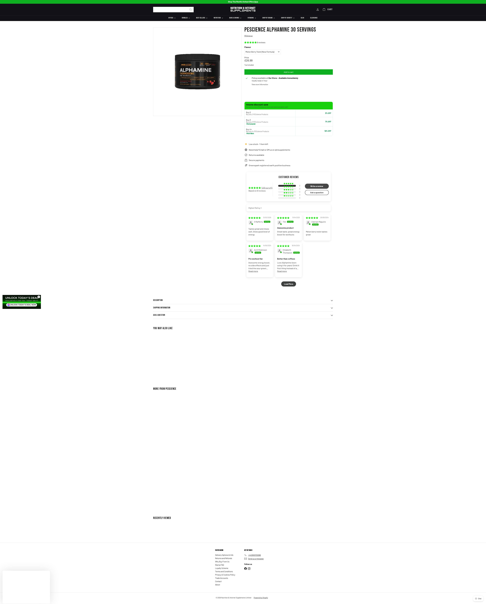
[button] (250, 42)
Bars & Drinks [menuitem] (234, 18)
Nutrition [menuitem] (217, 18)
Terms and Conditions (224, 571)
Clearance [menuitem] (314, 18)
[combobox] (173, 9)
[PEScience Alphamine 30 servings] (167, 356)
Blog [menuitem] (302, 18)
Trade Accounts (221, 578)
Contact (218, 581)
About (217, 584)
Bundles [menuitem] (185, 18)
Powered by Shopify (261, 598)
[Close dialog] (38, 296)
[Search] (191, 9)
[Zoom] (197, 71)
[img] (254, 218)
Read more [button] (253, 271)
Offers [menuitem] (170, 18)
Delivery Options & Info (224, 555)
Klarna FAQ (219, 565)
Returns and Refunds (223, 558)
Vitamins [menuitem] (251, 18)
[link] (22, 302)
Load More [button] (288, 284)
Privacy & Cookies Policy (225, 575)
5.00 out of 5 (267, 188)
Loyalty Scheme (221, 568)
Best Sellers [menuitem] (200, 18)
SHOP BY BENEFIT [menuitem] (286, 18)
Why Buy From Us (222, 561)
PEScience (171, 389)
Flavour (247, 47)
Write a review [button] (316, 186)
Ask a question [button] (316, 192)
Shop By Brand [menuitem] (267, 18)
